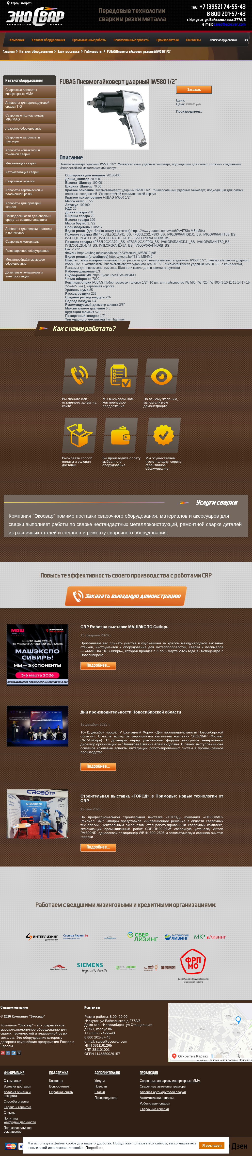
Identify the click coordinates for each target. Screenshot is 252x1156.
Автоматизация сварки (22, 172)
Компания (17, 40)
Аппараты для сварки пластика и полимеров (28, 231)
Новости (100, 1086)
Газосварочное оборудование (27, 251)
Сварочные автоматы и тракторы (22, 139)
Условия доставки (17, 1086)
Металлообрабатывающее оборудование (25, 261)
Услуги (99, 1081)
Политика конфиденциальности (20, 1120)
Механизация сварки (20, 163)
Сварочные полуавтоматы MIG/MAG (24, 117)
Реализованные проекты (131, 40)
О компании (12, 1081)
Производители (168, 40)
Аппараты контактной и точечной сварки (22, 152)
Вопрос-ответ (59, 1086)
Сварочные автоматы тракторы (163, 1086)
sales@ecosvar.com (230, 24)
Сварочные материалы (22, 241)
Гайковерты (93, 52)
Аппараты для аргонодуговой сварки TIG (27, 104)
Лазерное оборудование (23, 128)
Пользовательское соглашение (18, 1129)
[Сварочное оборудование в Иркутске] (35, 25)
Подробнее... (98, 665)
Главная (9, 52)
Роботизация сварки (155, 1103)
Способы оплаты (16, 1101)
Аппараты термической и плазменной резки (24, 192)
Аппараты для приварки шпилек (23, 205)
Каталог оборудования (48, 40)
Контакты (193, 40)
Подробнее (94, 1148)
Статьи (99, 1092)
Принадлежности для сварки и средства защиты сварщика (28, 218)
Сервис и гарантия (17, 1107)
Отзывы (9, 1113)
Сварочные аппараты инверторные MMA (21, 92)
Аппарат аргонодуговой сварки (163, 1092)
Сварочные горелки (19, 181)
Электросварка (68, 52)
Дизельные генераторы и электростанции (24, 274)
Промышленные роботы (89, 40)
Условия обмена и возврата (17, 1094)
